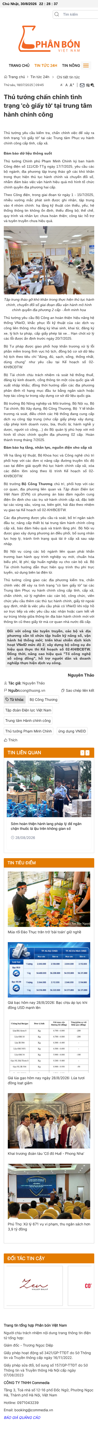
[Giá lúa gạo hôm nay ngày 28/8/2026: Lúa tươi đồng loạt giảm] (49, 1045)
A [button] (61, 85)
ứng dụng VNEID (72, 731)
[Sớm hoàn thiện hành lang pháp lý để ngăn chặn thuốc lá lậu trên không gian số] (49, 789)
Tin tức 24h (45, 65)
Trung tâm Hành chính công (28, 720)
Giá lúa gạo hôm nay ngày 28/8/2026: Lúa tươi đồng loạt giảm (46, 1080)
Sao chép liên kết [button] (80, 690)
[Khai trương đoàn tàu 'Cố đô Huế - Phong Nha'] (49, 1120)
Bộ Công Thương (44, 699)
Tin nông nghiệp (78, 65)
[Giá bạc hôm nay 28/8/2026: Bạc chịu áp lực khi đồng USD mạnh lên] (49, 969)
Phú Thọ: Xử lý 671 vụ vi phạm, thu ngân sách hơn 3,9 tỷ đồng (49, 1226)
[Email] (82, 85)
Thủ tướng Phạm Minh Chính (28, 731)
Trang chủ (19, 65)
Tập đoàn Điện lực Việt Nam (28, 710)
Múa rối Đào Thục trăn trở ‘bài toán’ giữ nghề (44, 932)
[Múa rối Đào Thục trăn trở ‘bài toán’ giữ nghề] (49, 899)
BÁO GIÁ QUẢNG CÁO (22, 1417)
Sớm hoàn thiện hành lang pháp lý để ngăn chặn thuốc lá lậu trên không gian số (46, 826)
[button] (57, 14)
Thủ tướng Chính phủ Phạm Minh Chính (38, 161)
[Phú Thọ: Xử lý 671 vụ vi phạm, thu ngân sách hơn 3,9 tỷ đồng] (49, 1191)
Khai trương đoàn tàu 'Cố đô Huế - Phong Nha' (46, 1153)
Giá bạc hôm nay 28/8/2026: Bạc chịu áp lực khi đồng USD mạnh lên (47, 1005)
